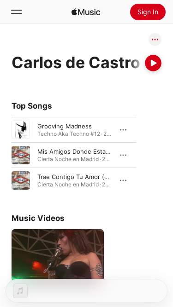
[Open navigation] (16, 12)
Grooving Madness (64, 126)
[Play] (153, 63)
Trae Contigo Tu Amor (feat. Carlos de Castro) (103, 176)
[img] (86, 12)
